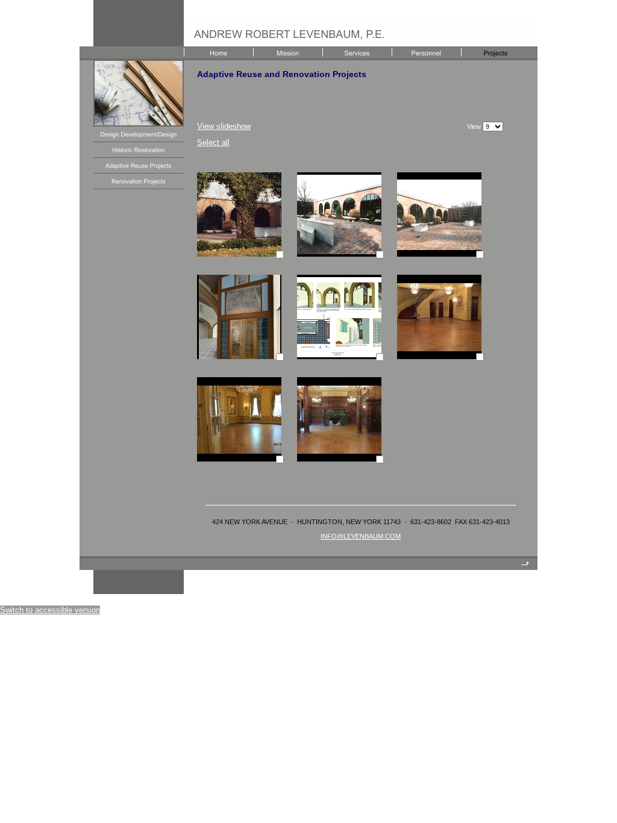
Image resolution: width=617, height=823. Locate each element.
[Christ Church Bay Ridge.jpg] (339, 356)
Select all (213, 142)
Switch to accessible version (50, 610)
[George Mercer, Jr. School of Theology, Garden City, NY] (239, 253)
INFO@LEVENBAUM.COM (361, 536)
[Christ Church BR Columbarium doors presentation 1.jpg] (239, 356)
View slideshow (224, 126)
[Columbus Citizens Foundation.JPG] (439, 356)
